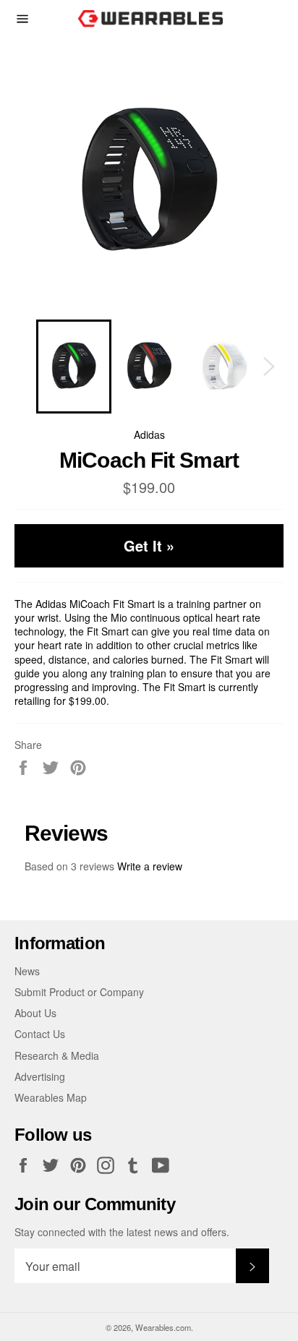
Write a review (149, 866)
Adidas (149, 434)
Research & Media (56, 1055)
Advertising (39, 1076)
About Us (35, 1013)
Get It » (149, 545)
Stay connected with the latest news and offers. (121, 1232)
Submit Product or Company (79, 992)
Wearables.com (163, 1327)
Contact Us (39, 1034)
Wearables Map (50, 1097)
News (27, 971)
